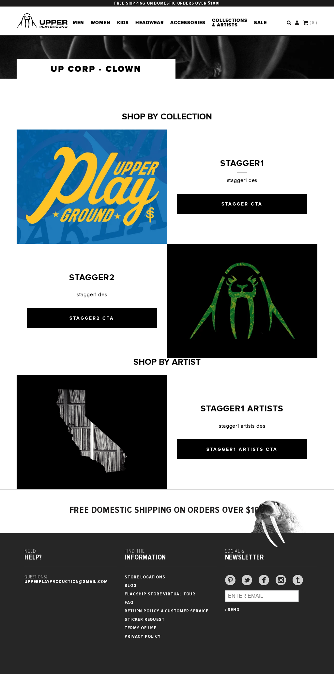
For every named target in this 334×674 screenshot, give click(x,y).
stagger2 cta (91, 318)
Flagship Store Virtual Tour (160, 594)
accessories (187, 22)
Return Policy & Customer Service (166, 611)
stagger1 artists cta (242, 449)
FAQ (129, 602)
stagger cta (242, 204)
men (78, 22)
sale (260, 22)
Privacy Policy (142, 636)
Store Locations (145, 577)
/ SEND (232, 609)
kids (123, 22)
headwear (149, 22)
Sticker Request (144, 619)
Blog (130, 585)
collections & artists (230, 22)
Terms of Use (141, 628)
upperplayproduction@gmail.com (66, 581)
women (101, 22)
